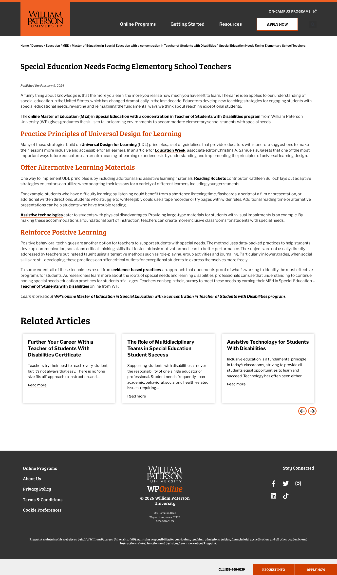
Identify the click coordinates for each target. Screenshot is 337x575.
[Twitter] (286, 483)
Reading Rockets (210, 178)
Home (24, 45)
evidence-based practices (136, 269)
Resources (230, 24)
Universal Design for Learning (109, 144)
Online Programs (40, 468)
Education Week (170, 150)
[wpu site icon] (165, 481)
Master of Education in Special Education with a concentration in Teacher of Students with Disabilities (144, 45)
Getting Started (187, 24)
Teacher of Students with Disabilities (54, 286)
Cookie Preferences (42, 510)
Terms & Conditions (42, 499)
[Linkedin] (273, 496)
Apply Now (277, 24)
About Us (32, 478)
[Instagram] (298, 483)
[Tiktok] (286, 496)
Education (53, 45)
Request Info (273, 569)
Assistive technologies (41, 215)
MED (65, 45)
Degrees (37, 45)
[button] (313, 24)
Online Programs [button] (138, 24)
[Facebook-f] (273, 483)
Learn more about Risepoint (197, 543)
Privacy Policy (37, 489)
